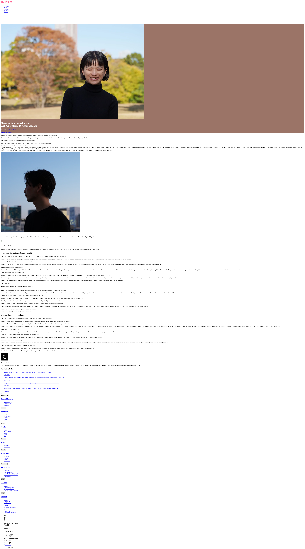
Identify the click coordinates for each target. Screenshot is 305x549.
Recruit (3, 493)
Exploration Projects (9, 489)
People (5, 419)
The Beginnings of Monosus (11, 490)
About (5, 4)
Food (5, 420)
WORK (6, 458)
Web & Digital (7, 416)
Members (6, 9)
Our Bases (6, 405)
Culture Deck (7, 501)
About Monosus (4, 395)
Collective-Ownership (9, 487)
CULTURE (7, 461)
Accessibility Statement (9, 512)
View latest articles (5, 394)
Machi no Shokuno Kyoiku (11, 475)
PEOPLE (15, 129)
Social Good (4, 463)
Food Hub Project (8, 472)
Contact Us (6, 505)
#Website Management (6, 132)
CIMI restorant (7, 476)
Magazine (6, 10)
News (5, 509)
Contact (6, 12)
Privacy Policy (7, 511)
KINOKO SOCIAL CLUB (11, 473)
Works (5, 7)
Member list (7, 447)
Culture (3, 479)
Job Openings (7, 503)
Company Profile (8, 403)
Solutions (6, 6)
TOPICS (9, 129)
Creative (6, 417)
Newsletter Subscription (10, 507)
